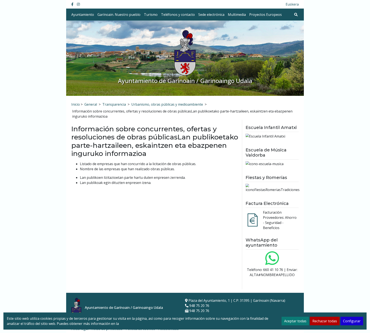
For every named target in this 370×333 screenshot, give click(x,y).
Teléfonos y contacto (178, 14)
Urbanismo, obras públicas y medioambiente (167, 104)
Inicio (75, 104)
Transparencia (114, 104)
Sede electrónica (211, 14)
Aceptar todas (295, 321)
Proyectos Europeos (265, 14)
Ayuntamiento (82, 14)
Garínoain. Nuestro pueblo (118, 14)
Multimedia (237, 14)
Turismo (151, 14)
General (90, 104)
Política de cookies (134, 323)
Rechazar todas (324, 321)
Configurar (352, 321)
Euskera (292, 4)
